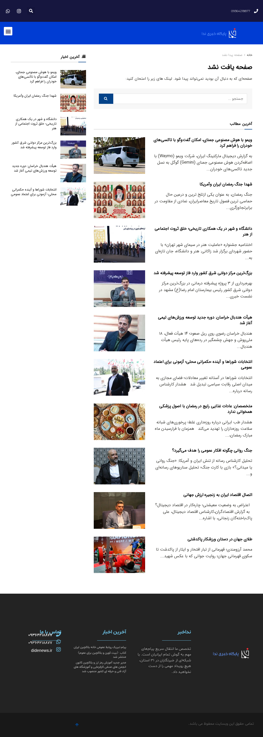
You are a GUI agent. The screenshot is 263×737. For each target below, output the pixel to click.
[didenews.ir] (58, 649)
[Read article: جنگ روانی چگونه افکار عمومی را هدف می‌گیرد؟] (119, 466)
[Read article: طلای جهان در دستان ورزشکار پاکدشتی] (119, 554)
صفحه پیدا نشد (232, 55)
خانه (249, 55)
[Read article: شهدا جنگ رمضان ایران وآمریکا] (119, 200)
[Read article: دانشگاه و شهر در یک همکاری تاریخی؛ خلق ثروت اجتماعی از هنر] (119, 244)
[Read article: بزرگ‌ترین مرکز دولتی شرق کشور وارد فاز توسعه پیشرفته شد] (119, 288)
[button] (31, 11)
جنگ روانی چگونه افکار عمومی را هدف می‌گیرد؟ (212, 450)
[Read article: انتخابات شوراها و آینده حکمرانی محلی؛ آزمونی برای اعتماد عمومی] (119, 377)
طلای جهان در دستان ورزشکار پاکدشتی (219, 539)
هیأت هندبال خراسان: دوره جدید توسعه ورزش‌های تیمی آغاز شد (205, 320)
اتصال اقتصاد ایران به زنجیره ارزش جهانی (217, 495)
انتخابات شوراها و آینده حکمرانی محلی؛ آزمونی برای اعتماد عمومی (203, 364)
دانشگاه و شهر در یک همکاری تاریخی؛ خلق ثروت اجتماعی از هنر (203, 231)
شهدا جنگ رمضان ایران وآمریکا (226, 184)
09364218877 (40, 635)
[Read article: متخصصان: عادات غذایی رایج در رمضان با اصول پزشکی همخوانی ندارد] (119, 421)
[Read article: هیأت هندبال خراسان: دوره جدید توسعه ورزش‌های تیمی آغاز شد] (119, 333)
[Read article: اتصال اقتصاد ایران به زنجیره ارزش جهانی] (119, 510)
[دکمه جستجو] (106, 99)
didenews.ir (41, 650)
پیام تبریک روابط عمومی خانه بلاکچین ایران (100, 647)
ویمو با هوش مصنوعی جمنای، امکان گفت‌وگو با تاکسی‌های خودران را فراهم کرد (203, 143)
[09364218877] (58, 634)
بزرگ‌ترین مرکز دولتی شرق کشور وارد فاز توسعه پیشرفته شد (203, 273)
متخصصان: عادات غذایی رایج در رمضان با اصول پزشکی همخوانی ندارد (205, 409)
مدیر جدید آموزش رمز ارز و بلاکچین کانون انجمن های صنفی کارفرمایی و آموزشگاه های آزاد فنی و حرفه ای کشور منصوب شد (100, 667)
